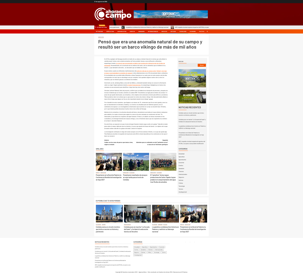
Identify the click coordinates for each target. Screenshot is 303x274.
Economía (193, 31)
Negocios (164, 31)
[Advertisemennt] (171, 14)
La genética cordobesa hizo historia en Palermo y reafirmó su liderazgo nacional (127, 27)
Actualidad (99, 31)
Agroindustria (121, 31)
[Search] (207, 31)
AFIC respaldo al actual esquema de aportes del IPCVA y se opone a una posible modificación (179, 27)
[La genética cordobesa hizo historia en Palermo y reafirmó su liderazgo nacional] (165, 214)
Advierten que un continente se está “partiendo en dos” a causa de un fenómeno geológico (152, 142)
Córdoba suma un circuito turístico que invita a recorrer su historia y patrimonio (108, 229)
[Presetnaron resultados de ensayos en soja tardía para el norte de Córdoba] (136, 162)
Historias (181, 171)
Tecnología (182, 31)
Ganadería (141, 31)
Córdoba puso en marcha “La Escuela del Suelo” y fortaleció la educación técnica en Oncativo (137, 229)
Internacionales (153, 31)
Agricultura (110, 31)
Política (201, 31)
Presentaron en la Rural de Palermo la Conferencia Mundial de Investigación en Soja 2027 (109, 177)
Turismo (181, 189)
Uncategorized (183, 192)
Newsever (176, 272)
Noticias (173, 31)
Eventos (132, 31)
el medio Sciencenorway (134, 85)
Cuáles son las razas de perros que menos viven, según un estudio (118, 142)
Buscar (181, 61)
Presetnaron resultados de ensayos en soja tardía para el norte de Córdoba (135, 177)
